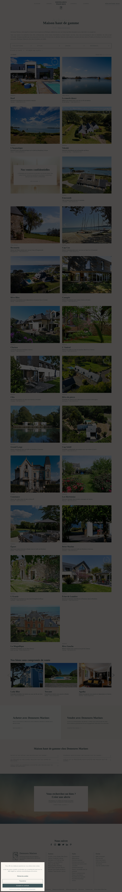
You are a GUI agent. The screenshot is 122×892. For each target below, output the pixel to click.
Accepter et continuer (22, 885)
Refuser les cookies (22, 876)
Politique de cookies (14, 889)
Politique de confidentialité (28, 889)
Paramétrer (22, 881)
